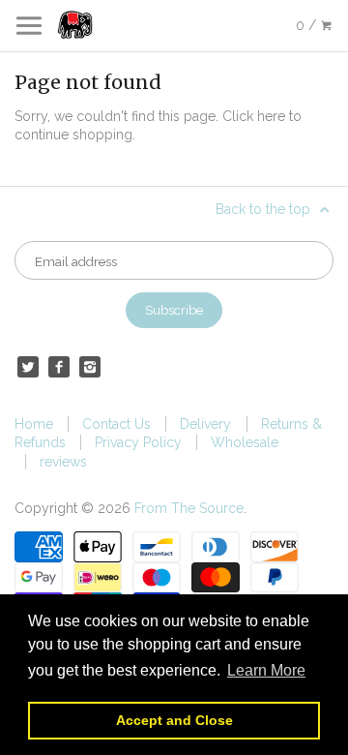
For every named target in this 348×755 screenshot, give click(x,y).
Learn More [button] (266, 670)
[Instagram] (90, 367)
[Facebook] (59, 367)
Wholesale (244, 442)
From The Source (189, 508)
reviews (63, 461)
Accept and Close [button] (174, 720)
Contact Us (116, 424)
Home (33, 424)
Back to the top (265, 209)
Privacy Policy (138, 442)
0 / (308, 25)
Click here (253, 116)
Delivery (205, 424)
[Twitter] (28, 367)
